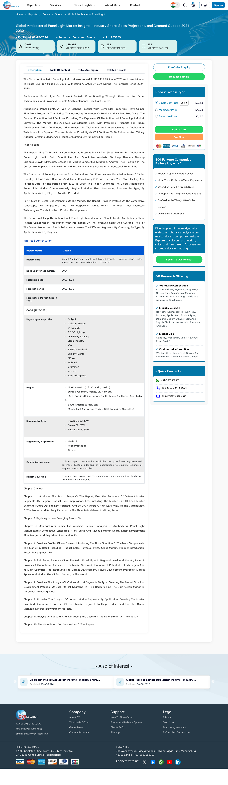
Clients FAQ (117, 727)
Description (35, 70)
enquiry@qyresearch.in (174, 395)
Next (213, 682)
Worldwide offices (79, 722)
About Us (112, 5)
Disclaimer (168, 722)
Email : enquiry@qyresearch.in (32, 733)
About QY (74, 717)
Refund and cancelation (176, 732)
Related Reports (116, 70)
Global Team (76, 727)
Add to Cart (179, 129)
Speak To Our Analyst (179, 259)
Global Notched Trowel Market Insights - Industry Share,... (65, 679)
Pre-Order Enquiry (179, 67)
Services (57, 5)
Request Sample (179, 76)
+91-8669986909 (170, 380)
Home (19, 14)
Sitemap (115, 732)
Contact (135, 5)
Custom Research (79, 732)
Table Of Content (60, 70)
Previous (15, 682)
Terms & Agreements (174, 727)
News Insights (84, 5)
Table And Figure (88, 70)
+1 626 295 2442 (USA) (174, 387)
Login (204, 5)
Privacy (167, 717)
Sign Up (218, 5)
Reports (33, 5)
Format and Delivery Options (126, 722)
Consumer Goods (52, 14)
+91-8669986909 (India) (29, 728)
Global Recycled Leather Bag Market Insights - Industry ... (161, 679)
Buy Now (179, 137)
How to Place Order (121, 717)
